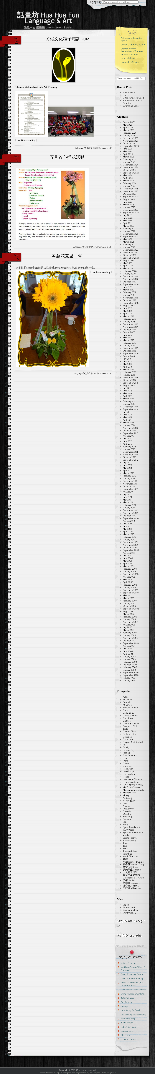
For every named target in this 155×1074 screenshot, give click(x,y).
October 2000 (130, 664)
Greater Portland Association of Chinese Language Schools (132, 51)
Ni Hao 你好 (129, 800)
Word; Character (130, 856)
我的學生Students (132, 869)
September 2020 (131, 257)
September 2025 (131, 146)
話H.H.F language (131, 883)
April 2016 (127, 366)
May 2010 (127, 529)
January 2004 (129, 656)
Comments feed (131, 910)
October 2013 (129, 430)
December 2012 (130, 451)
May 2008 (127, 579)
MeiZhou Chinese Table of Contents (133, 968)
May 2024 (127, 175)
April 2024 (128, 178)
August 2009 (129, 553)
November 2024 (130, 167)
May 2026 (127, 124)
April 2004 (128, 654)
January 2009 (129, 571)
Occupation (128, 808)
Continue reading (26, 140)
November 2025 (130, 140)
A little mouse (127, 1022)
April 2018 (127, 313)
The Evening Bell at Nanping (132, 102)
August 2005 (129, 624)
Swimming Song (131, 105)
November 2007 (130, 590)
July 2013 (127, 438)
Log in (126, 904)
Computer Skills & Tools (132, 727)
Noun (125, 803)
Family (126, 747)
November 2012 (130, 454)
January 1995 (129, 680)
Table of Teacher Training (132, 978)
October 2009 (130, 547)
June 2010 (127, 526)
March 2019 (128, 289)
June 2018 (127, 308)
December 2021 (130, 233)
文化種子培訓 (90, 148)
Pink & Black (129, 92)
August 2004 (129, 646)
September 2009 (131, 550)
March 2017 (128, 340)
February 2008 (130, 584)
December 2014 (130, 406)
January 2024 (129, 186)
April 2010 (128, 531)
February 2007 (130, 600)
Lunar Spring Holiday (133, 784)
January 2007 (129, 603)
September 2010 (131, 518)
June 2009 (128, 558)
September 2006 (131, 608)
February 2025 (129, 159)
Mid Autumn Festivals (133, 790)
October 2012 (129, 457)
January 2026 (129, 135)
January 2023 (129, 207)
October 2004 (129, 640)
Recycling (127, 816)
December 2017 (130, 324)
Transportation (130, 851)
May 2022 (127, 220)
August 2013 (129, 435)
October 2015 (129, 380)
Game (126, 763)
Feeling (126, 752)
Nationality (128, 798)
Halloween (128, 768)
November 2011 (130, 483)
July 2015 (127, 388)
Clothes (127, 720)
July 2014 (127, 412)
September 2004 (131, 643)
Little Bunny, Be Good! (133, 97)
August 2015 (129, 385)
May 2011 (127, 499)
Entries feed (129, 907)
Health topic (129, 771)
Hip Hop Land (129, 774)
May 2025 (127, 151)
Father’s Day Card (128, 1027)
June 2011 (127, 497)
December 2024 (130, 164)
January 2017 (129, 345)
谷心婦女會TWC (89, 247)
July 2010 (127, 523)
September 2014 (130, 409)
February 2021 (129, 244)
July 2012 (127, 462)
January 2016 (129, 374)
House (126, 776)
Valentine (127, 853)
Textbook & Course (130, 62)
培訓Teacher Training (133, 861)
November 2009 (131, 545)
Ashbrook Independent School (132, 39)
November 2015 (130, 377)
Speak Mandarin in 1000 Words (132, 828)
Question (127, 814)
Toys (125, 845)
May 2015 (127, 393)
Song (125, 824)
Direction (127, 736)
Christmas (128, 718)
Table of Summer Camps (132, 974)
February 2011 (129, 505)
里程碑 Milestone (132, 888)
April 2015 (127, 396)
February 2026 (130, 132)
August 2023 (129, 199)
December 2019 (130, 276)
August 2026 (129, 122)
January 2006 (129, 619)
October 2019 (129, 281)
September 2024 (131, 172)
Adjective (127, 699)
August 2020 (129, 260)
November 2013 (130, 428)
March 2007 (128, 598)
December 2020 (130, 249)
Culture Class (129, 731)
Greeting (127, 766)
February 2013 (129, 446)
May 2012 (127, 468)
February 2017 (129, 343)
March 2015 (128, 398)
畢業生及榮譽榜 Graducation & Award (133, 876)
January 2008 (129, 587)
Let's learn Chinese (132, 779)
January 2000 (129, 670)
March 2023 (128, 204)
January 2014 (129, 425)
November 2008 (131, 574)
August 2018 (129, 305)
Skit (125, 822)
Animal (126, 702)
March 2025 (128, 156)
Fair (124, 744)
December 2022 (130, 210)
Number (127, 806)
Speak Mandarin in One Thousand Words (132, 984)
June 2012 (127, 465)
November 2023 (130, 191)
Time (125, 843)
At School (127, 704)
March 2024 (128, 180)
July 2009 (127, 555)
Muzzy (126, 795)
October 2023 (129, 194)
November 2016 (130, 348)
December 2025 (130, 138)
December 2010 (130, 510)
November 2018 (130, 297)
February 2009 (130, 568)
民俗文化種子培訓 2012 (67, 39)
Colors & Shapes (131, 723)
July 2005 (127, 627)
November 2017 (130, 327)
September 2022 (131, 212)
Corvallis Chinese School (133, 44)
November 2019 (130, 279)
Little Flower (126, 1035)
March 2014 (128, 422)
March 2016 (128, 369)
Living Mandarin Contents (133, 994)
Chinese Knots (130, 715)
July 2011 (127, 494)
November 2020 (130, 252)
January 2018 (129, 321)
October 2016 (129, 350)
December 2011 (130, 481)
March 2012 (128, 473)
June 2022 (127, 218)
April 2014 (127, 420)
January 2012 (129, 478)
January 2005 (129, 635)
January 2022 (129, 231)
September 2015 (130, 382)
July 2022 (127, 215)
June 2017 (127, 335)
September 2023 (131, 196)
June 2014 (127, 414)
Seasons (127, 819)
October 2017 (129, 329)
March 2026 (128, 130)
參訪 (125, 859)
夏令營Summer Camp (133, 864)
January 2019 (129, 295)
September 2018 (131, 303)
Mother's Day (129, 792)
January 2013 (129, 449)
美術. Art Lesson (131, 880)
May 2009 (127, 560)
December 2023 (130, 188)
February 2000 (130, 667)
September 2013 (130, 433)
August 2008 (129, 576)
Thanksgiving (129, 840)
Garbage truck (127, 1031)
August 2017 (129, 332)
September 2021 (130, 236)
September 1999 (131, 672)
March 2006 (129, 614)
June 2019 (127, 287)
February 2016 (129, 372)
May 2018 (127, 311)
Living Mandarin (131, 782)
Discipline (128, 739)
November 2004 (130, 638)
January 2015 (129, 404)
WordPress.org (130, 912)
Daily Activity (129, 734)
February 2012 (129, 475)
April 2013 (127, 443)
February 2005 (130, 632)
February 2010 (129, 537)
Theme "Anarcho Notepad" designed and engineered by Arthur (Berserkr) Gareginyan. (77, 1072)
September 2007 (131, 592)
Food (125, 758)
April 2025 (128, 154)
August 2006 (129, 611)
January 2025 (129, 162)
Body (125, 710)
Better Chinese (130, 707)
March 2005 (128, 630)
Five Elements (130, 755)
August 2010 (129, 521)
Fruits (125, 760)
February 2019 (129, 292)
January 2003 (129, 659)
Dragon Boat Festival (133, 742)
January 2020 (129, 273)
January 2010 (129, 539)
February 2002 (130, 662)
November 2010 (130, 513)
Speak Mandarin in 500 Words (134, 834)
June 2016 (127, 361)
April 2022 (128, 223)
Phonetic (127, 811)
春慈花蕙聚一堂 (67, 256)
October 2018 (129, 300)
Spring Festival (130, 837)
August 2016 (129, 356)
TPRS (125, 848)
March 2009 (129, 566)
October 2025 (129, 143)
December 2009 (131, 542)
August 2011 (128, 491)
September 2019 (131, 284)
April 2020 (128, 265)
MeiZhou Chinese (131, 787)
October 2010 (129, 515)
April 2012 (127, 470)
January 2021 (129, 247)
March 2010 (128, 534)
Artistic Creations (128, 963)
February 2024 (129, 183)
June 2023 (127, 202)
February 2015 (129, 401)
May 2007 (127, 595)
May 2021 (127, 239)
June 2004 (128, 651)
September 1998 (131, 675)
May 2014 (127, 417)
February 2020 (130, 271)
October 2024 (129, 170)
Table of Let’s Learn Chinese (133, 989)
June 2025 (127, 148)
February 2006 (130, 616)
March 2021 (128, 241)
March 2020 (128, 268)
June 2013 (127, 441)
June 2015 (127, 390)
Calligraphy (128, 712)
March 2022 (128, 226)
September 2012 (130, 459)
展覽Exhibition (130, 867)
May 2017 (127, 337)
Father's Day (129, 750)
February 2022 (129, 228)
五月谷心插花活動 (67, 157)
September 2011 (130, 489)
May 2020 (127, 263)
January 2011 (129, 507)
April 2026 (128, 127)
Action (126, 697)
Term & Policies (128, 58)
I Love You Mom (128, 1039)
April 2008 (128, 582)
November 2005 (130, 622)
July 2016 (127, 358)
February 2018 (129, 319)
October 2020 (129, 255)
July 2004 (127, 648)
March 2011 (128, 502)
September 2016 (131, 353)
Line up (126, 95)
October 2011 (129, 486)
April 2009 (128, 563)
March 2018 (128, 316)
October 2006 (130, 606)
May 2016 (127, 364)
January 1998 (129, 677)
